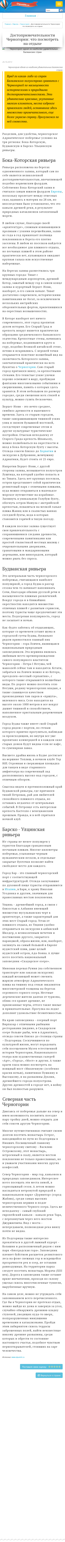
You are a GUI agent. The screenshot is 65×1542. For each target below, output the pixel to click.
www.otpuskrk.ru (18, 1357)
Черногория (24, 24)
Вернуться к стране (50, 1375)
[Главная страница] (20, 4)
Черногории (27, 367)
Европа (15, 24)
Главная (30, 15)
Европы (56, 191)
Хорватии (46, 451)
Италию (10, 889)
